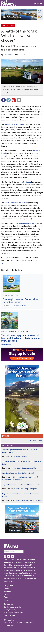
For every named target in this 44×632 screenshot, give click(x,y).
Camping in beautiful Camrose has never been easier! (20, 300)
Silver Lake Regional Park (24, 223)
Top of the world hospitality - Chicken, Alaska (21, 485)
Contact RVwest (10, 615)
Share (6, 600)
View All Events (36, 440)
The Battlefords (8, 25)
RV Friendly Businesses (18, 332)
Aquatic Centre (25, 182)
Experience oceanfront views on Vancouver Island (20, 495)
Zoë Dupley (7, 54)
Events (6, 594)
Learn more (6, 344)
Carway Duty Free (20, 456)
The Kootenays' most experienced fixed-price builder (21, 462)
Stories (6, 589)
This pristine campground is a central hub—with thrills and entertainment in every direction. (20, 338)
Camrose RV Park (19, 306)
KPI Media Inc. (9, 620)
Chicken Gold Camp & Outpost (25, 488)
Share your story (10, 610)
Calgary (4, 332)
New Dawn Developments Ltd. (24, 468)
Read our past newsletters (13, 613)
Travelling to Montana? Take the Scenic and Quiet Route (20, 451)
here (33, 260)
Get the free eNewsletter (13, 607)
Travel (6, 597)
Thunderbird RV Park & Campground (27, 500)
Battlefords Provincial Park (15, 124)
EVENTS (5, 436)
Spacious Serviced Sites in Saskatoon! (18, 473)
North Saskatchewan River (15, 202)
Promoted (7, 591)
